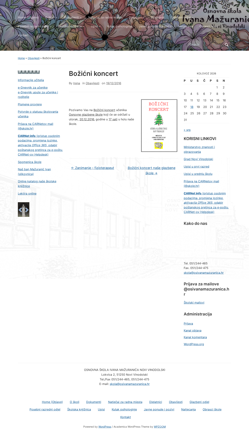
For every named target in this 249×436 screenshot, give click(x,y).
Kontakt (23, 35)
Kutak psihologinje (119, 26)
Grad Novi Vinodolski (198, 159)
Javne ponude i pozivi (154, 26)
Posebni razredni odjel (33, 26)
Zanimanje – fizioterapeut (92, 168)
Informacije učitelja (31, 80)
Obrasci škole (208, 26)
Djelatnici (135, 17)
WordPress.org (194, 344)
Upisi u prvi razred (196, 166)
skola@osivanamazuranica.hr (204, 272)
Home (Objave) (28, 17)
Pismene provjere (30, 104)
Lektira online (27, 193)
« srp (187, 130)
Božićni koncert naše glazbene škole (151, 170)
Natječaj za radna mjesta (105, 17)
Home (21, 58)
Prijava (188, 323)
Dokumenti (71, 17)
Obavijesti (158, 17)
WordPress (104, 426)
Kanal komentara (195, 337)
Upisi (94, 26)
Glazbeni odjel (181, 17)
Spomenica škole (29, 162)
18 (191, 107)
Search (226, 44)
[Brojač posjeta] (29, 72)
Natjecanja (185, 26)
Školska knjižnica (70, 26)
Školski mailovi (194, 302)
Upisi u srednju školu (198, 174)
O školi (50, 17)
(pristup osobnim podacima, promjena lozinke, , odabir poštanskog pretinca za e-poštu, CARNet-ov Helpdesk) (40, 145)
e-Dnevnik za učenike (33, 87)
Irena (76, 83)
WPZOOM (160, 426)
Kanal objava (192, 330)
